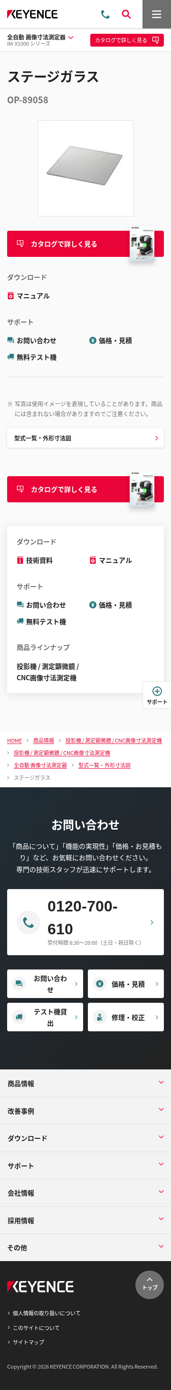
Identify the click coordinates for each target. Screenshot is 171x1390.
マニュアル (33, 295)
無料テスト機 (37, 357)
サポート (157, 701)
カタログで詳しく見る (64, 243)
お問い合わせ (37, 340)
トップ (150, 1287)
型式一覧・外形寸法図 (42, 438)
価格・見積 (115, 340)
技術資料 (39, 560)
